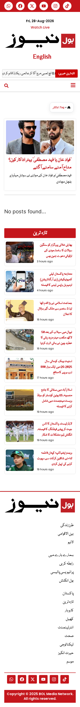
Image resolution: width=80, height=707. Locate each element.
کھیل (70, 619)
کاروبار (69, 610)
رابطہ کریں (66, 564)
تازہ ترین (68, 602)
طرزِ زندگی (67, 525)
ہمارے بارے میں (61, 555)
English (42, 56)
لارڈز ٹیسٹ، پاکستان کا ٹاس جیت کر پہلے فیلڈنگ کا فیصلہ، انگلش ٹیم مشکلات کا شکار (54, 429)
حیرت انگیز (66, 653)
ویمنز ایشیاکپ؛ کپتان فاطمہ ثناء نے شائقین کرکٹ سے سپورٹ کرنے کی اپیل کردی (54, 458)
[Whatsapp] (8, 6)
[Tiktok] (67, 6)
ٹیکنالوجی (67, 645)
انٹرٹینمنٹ (66, 628)
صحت (69, 636)
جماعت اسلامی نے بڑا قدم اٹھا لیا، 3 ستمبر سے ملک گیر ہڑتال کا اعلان (55, 309)
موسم (70, 662)
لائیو (71, 542)
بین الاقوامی (66, 534)
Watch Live (40, 27)
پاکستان (68, 593)
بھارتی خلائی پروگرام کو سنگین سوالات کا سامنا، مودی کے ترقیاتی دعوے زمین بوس (56, 250)
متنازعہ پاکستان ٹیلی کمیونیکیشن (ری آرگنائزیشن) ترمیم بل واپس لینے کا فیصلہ (56, 279)
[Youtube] (43, 6)
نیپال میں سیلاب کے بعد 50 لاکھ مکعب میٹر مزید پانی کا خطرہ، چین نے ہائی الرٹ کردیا (56, 338)
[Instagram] (55, 6)
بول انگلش (66, 581)
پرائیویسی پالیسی (62, 572)
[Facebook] (20, 6)
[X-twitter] (32, 6)
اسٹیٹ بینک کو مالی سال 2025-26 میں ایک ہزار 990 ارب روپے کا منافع (56, 367)
